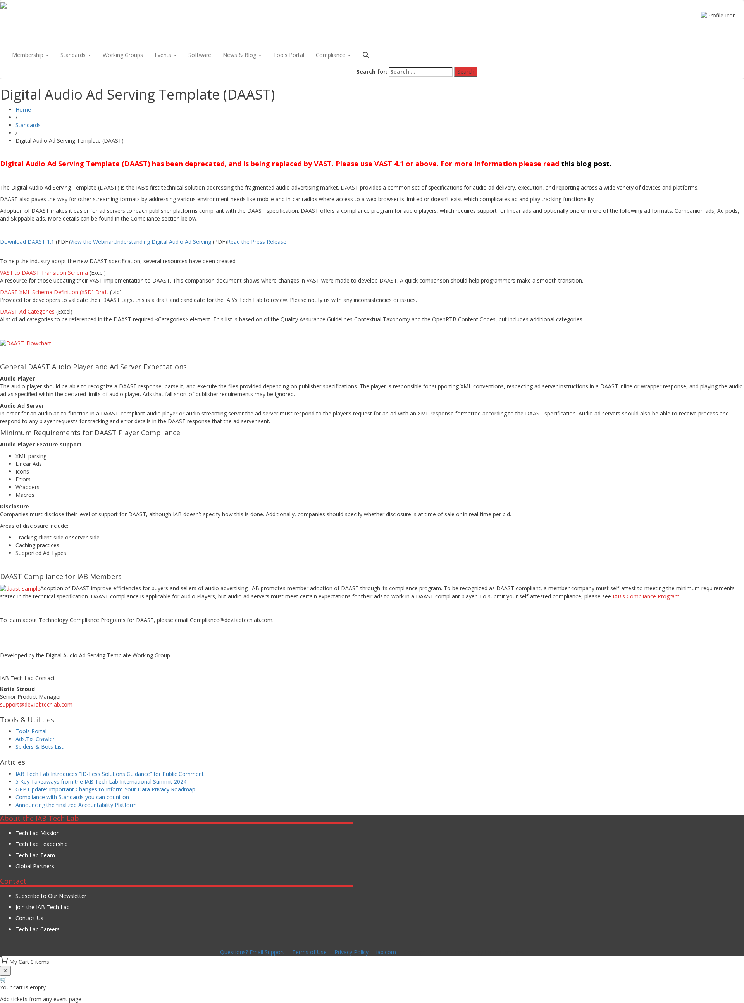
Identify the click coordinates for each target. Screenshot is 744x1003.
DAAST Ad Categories (27, 311)
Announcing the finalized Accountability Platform (76, 804)
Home (23, 109)
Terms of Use (309, 952)
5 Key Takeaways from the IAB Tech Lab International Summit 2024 (101, 781)
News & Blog (240, 55)
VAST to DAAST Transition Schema (44, 272)
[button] (416, 56)
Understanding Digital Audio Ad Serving (162, 241)
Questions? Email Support (252, 952)
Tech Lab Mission (38, 833)
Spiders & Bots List (40, 746)
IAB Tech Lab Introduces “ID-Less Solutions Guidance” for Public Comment (110, 773)
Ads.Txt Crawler (35, 739)
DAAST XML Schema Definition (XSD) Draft (54, 292)
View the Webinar (92, 241)
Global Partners (35, 866)
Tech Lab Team (35, 855)
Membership (28, 55)
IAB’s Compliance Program (646, 596)
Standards (73, 55)
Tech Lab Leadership (42, 844)
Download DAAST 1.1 (27, 241)
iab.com (386, 952)
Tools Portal (288, 55)
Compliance (331, 55)
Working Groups (123, 55)
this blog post (585, 163)
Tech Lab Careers (38, 929)
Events (164, 55)
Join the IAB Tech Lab (43, 907)
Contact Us (29, 918)
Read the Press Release (256, 241)
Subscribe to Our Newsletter (51, 896)
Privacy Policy (351, 952)
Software (199, 55)
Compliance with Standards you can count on (72, 797)
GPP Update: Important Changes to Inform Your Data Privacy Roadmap (105, 789)
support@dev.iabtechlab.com (36, 704)
